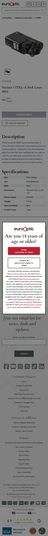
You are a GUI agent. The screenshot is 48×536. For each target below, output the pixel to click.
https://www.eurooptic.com (17, 274)
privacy (33, 299)
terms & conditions (25, 302)
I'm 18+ (24, 251)
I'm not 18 (24, 263)
